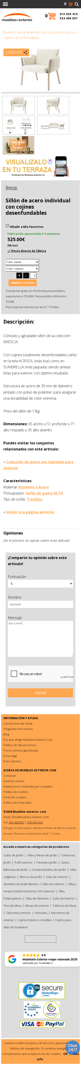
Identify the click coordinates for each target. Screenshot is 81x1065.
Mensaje (15, 617)
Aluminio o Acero (33, 487)
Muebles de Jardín (16, 32)
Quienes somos (13, 781)
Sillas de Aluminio (37, 898)
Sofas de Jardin (13, 855)
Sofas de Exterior (63, 898)
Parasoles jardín (46, 862)
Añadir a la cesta (22, 282)
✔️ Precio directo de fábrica (26, 251)
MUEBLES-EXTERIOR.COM (38, 770)
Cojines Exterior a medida (34, 920)
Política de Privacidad (17, 803)
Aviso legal (10, 756)
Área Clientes (12, 761)
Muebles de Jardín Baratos (21, 884)
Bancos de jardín (31, 877)
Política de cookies (15, 792)
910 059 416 (69, 14)
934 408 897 (69, 18)
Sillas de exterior (53, 884)
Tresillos (34, 499)
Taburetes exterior (18, 913)
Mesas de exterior (37, 906)
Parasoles (41, 913)
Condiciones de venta (17, 723)
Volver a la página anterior (30, 512)
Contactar (9, 776)
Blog (6, 734)
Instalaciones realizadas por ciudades (27, 786)
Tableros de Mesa (64, 906)
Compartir (14, 52)
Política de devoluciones (19, 745)
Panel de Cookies (14, 797)
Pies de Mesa (12, 906)
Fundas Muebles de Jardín (49, 870)
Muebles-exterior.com (29, 812)
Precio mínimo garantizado (20, 750)
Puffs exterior (24, 862)
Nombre (14, 597)
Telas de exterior (57, 877)
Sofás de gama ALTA (44, 493)
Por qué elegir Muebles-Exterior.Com (28, 740)
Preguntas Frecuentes (18, 729)
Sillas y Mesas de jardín (42, 855)
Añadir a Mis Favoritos (26, 227)
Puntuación (17, 576)
